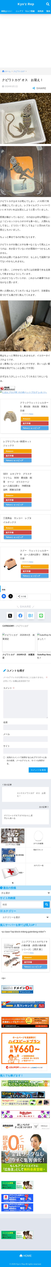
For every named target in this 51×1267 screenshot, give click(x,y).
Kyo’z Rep (26, 4)
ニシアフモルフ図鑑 (12, 845)
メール (6, 734)
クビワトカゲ (22, 626)
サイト (6, 746)
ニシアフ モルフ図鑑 (25, 11)
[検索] (47, 905)
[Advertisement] (25, 40)
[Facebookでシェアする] (20, 615)
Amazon (26, 419)
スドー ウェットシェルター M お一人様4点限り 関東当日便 (35, 554)
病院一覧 (18, 878)
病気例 (40, 11)
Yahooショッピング (31, 428)
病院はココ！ (7, 11)
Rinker (31, 414)
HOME (27, 1255)
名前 (5, 722)
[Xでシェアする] (10, 615)
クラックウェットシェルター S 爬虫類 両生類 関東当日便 (35, 406)
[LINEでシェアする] (41, 615)
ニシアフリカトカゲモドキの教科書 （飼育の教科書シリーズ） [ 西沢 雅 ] (34, 946)
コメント (9, 688)
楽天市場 (26, 423)
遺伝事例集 (19, 855)
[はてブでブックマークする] (30, 615)
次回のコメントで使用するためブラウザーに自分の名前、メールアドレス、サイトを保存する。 (27, 760)
